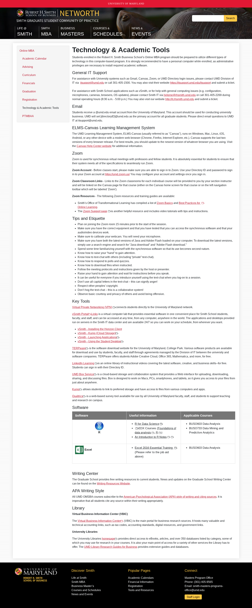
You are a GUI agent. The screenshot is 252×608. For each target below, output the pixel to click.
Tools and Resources (141, 590)
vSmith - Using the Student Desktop (99, 341)
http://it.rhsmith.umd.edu (179, 99)
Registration (29, 99)
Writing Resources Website (113, 483)
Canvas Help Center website (94, 146)
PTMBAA (28, 116)
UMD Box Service (83, 374)
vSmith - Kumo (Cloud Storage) (97, 333)
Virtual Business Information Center (99, 520)
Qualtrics (77, 396)
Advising (27, 66)
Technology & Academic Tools (40, 107)
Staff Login (193, 597)
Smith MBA (78, 581)
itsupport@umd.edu (92, 82)
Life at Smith (79, 577)
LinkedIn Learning (83, 363)
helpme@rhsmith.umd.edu (180, 95)
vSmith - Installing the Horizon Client (100, 329)
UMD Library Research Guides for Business (110, 546)
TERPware (79, 348)
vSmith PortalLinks (85, 314)
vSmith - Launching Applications (97, 337)
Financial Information (141, 581)
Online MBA (27, 50)
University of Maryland (126, 3)
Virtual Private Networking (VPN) (92, 307)
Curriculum (29, 75)
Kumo (75, 389)
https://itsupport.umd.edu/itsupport (190, 82)
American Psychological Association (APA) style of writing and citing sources (170, 496)
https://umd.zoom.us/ (117, 174)
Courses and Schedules (86, 590)
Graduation (29, 91)
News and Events (82, 594)
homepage (108, 538)
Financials (28, 83)
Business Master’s (82, 586)
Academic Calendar (34, 58)
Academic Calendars (141, 577)
